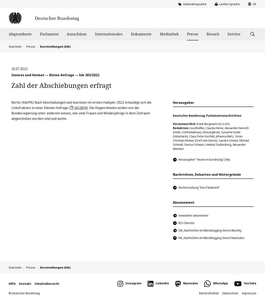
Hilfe (12, 284)
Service (234, 34)
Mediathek (169, 34)
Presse (192, 34)
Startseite (15, 46)
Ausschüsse (77, 34)
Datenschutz (230, 293)
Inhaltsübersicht (47, 284)
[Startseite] (44, 18)
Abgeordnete (20, 34)
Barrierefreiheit (209, 293)
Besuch (213, 34)
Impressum (249, 293)
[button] (251, 4)
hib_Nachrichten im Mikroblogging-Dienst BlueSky (210, 230)
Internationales (109, 34)
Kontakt (25, 284)
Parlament (49, 34)
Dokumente (141, 34)
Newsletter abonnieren (193, 215)
